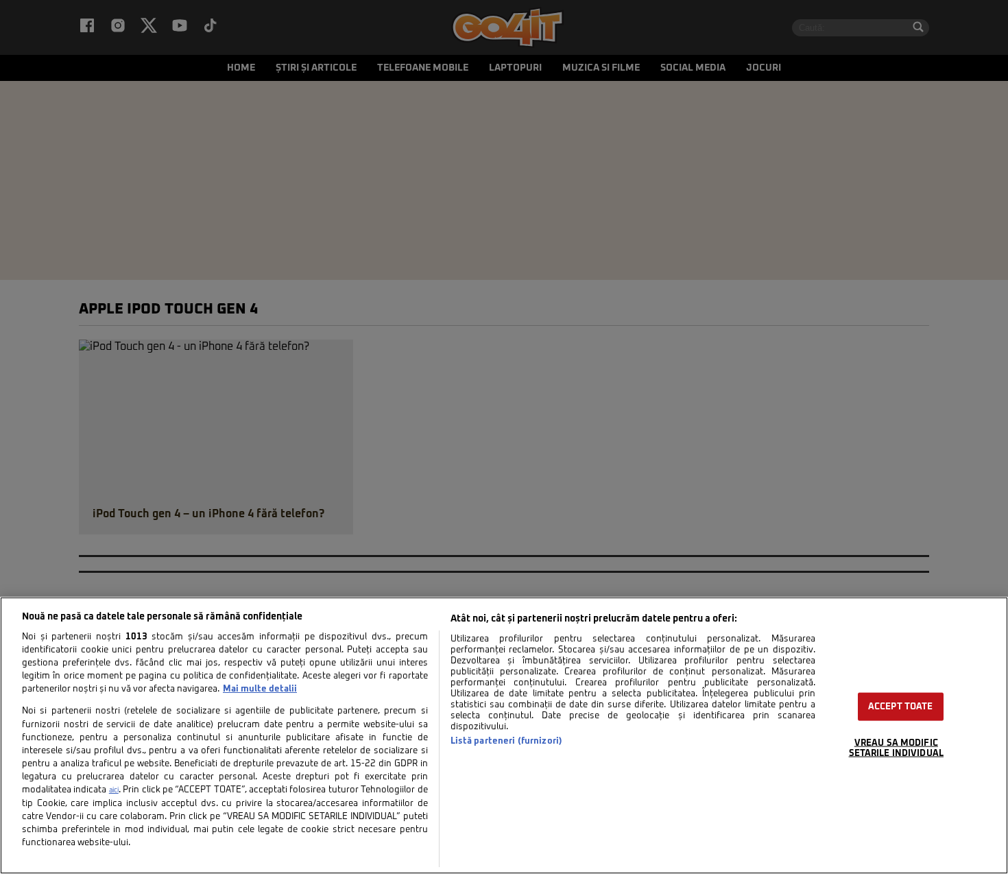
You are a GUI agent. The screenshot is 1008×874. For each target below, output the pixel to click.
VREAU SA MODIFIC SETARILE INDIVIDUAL (896, 748)
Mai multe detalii (260, 689)
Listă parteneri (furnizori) (506, 741)
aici (114, 790)
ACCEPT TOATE (900, 706)
